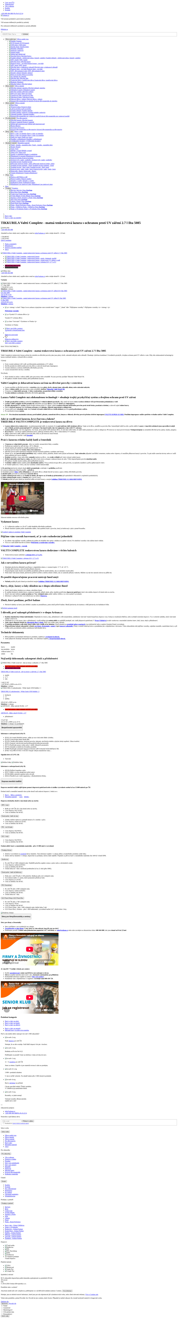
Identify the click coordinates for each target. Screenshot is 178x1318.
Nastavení (5, 1303)
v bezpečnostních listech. (57, 638)
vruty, (21, 797)
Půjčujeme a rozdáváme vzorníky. (43, 542)
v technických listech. (52, 637)
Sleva (7, 249)
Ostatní (4, 1181)
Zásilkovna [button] (5, 859)
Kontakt (7, 10)
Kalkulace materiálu (11, 1174)
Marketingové (7, 1310)
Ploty (7, 175)
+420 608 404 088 (12, 13)
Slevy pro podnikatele (12, 1163)
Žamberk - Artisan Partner (13, 1238)
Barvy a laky (9, 131)
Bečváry (7, 1207)
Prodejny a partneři (7, 1203)
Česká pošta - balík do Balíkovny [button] (12, 872)
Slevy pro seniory (38, 977)
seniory (53, 626)
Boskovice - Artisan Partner (14, 1229)
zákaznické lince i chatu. (35, 622)
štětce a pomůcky (16, 795)
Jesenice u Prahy (10, 1214)
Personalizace (7, 1314)
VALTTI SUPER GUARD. (114, 414)
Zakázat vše (5, 1301)
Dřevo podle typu (11, 39)
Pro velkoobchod (10, 1189)
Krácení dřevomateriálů (12, 1172)
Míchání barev (9, 1170)
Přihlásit (28, 1121)
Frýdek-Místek (10, 1212)
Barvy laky (8, 216)
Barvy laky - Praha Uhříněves (14, 1225)
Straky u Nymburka (11, 1227)
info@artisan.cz (40, 233)
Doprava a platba (10, 1159)
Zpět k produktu (6, 240)
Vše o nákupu (9, 6)
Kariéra (7, 8)
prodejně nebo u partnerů (76, 624)
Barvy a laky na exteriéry (13, 218)
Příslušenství (9, 246)
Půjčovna (8, 1168)
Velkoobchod (9, 4)
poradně (30, 435)
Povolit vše (12, 1303)
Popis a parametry (11, 244)
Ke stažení (8, 1192)
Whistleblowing (10, 1196)
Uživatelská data (8, 1312)
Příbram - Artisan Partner (13, 1235)
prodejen (12, 1062)
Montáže (8, 1167)
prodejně (23, 854)
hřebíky (26, 797)
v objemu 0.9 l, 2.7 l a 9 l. (33, 555)
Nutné (5, 1306)
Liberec (7, 1218)
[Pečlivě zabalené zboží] (9, 608)
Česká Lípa (8, 1211)
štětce (16, 472)
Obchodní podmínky (11, 1194)
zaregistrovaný (15, 973)
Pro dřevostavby (11, 118)
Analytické (6, 1308)
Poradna (7, 1161)
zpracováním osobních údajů (21, 1123)
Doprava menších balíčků (13, 247)
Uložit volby (5, 1316)
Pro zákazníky (6, 1154)
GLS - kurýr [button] (5, 836)
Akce (6, 186)
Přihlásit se (4, 29)
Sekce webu (5, 1132)
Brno (6, 1209)
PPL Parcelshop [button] (6, 885)
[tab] (89, 805)
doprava (11, 1041)
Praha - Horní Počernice (13, 1222)
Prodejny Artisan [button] (6, 850)
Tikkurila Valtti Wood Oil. (55, 389)
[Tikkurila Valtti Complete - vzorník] (14, 546)
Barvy (7, 795)
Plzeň (7, 1220)
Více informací (67, 1291)
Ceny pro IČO (9, 2)
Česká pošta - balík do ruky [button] (10, 816)
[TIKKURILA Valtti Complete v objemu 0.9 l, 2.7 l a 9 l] (20, 558)
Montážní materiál (11, 143)
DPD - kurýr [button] (5, 805)
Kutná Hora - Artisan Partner (14, 1231)
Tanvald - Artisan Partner (13, 1236)
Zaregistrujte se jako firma (14, 928)
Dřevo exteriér (10, 103)
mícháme (12, 1083)
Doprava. (43, 596)
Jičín (6, 1216)
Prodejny (8, 188)
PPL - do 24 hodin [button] (7, 827)
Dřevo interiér (10, 86)
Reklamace (8, 1190)
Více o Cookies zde (91, 1294)
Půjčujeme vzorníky (12, 311)
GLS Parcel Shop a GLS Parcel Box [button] (12, 898)
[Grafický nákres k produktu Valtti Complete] (16, 532)
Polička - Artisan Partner (13, 1233)
